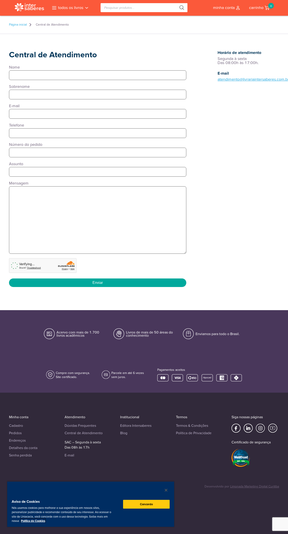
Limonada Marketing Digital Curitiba (254, 486)
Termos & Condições (192, 425)
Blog (123, 433)
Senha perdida (20, 455)
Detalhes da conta (23, 447)
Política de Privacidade (194, 433)
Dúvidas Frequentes (80, 425)
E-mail (69, 455)
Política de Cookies (33, 521)
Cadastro (16, 425)
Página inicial (18, 25)
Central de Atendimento (84, 433)
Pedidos (15, 433)
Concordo (146, 504)
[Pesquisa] (181, 7)
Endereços (17, 440)
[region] (90, 504)
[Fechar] (166, 490)
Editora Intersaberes (135, 425)
